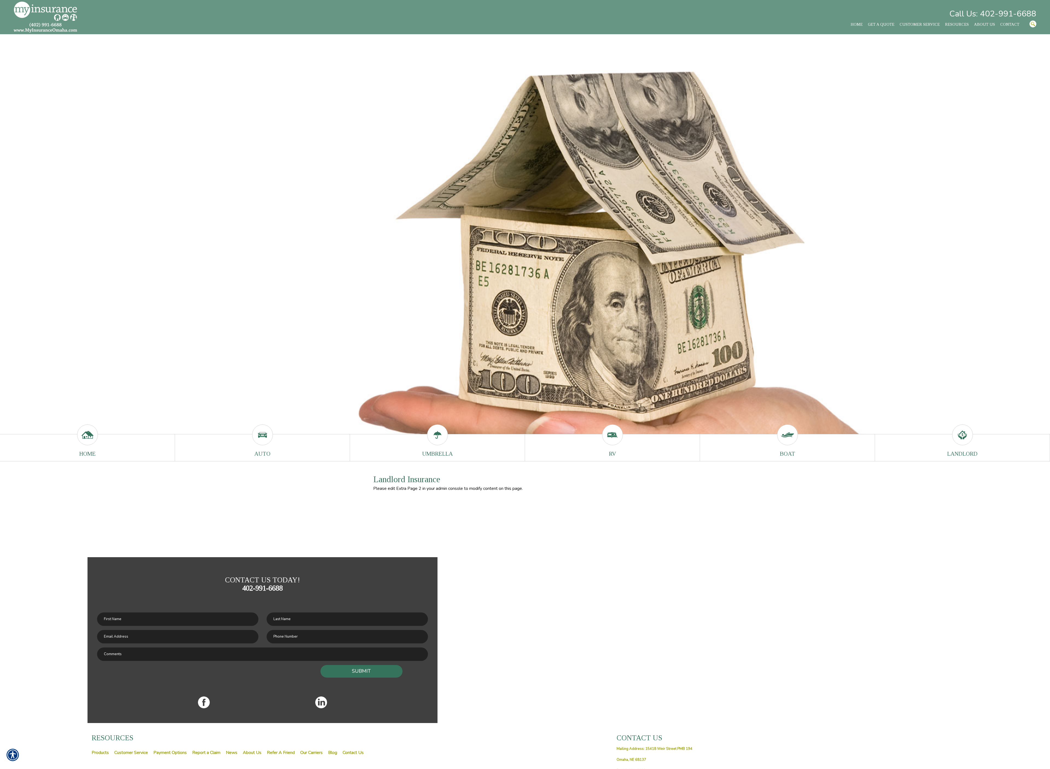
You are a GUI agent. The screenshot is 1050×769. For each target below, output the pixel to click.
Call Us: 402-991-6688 (992, 13)
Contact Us (353, 753)
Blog (332, 753)
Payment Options (170, 753)
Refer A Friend (281, 753)
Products (100, 753)
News (231, 753)
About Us (252, 753)
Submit (361, 671)
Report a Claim (206, 753)
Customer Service (131, 753)
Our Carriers (311, 753)
